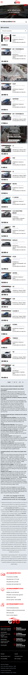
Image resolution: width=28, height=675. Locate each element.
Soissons (24, 460)
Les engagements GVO (14, 589)
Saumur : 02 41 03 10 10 (20, 646)
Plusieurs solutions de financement (15, 610)
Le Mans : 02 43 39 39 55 (21, 635)
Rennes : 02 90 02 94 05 (21, 629)
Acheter (2, 654)
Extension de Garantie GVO (13, 584)
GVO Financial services (12, 608)
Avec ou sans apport (12, 615)
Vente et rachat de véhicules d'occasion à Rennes (14, 621)
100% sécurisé (10, 613)
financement (8, 477)
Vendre (16, 654)
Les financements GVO (15, 604)
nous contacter (7, 483)
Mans (3, 461)
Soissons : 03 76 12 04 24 (21, 640)
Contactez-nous (18, 656)
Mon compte (18, 658)
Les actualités (4, 658)
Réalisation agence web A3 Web (8, 668)
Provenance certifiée (12, 577)
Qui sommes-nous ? (5, 656)
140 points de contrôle (12, 581)
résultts (8, 22)
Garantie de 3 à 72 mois (12, 579)
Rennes (19, 460)
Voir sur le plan (4, 632)
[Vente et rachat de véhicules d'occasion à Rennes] (17, 2)
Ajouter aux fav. (10, 36)
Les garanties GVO (13, 573)
